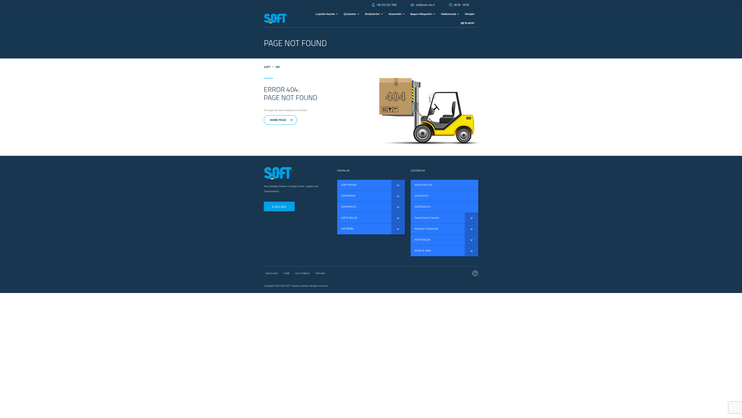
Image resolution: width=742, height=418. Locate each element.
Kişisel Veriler (272, 273)
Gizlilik (287, 273)
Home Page (278, 120)
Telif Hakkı (320, 273)
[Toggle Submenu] (398, 185)
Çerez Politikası (302, 273)
